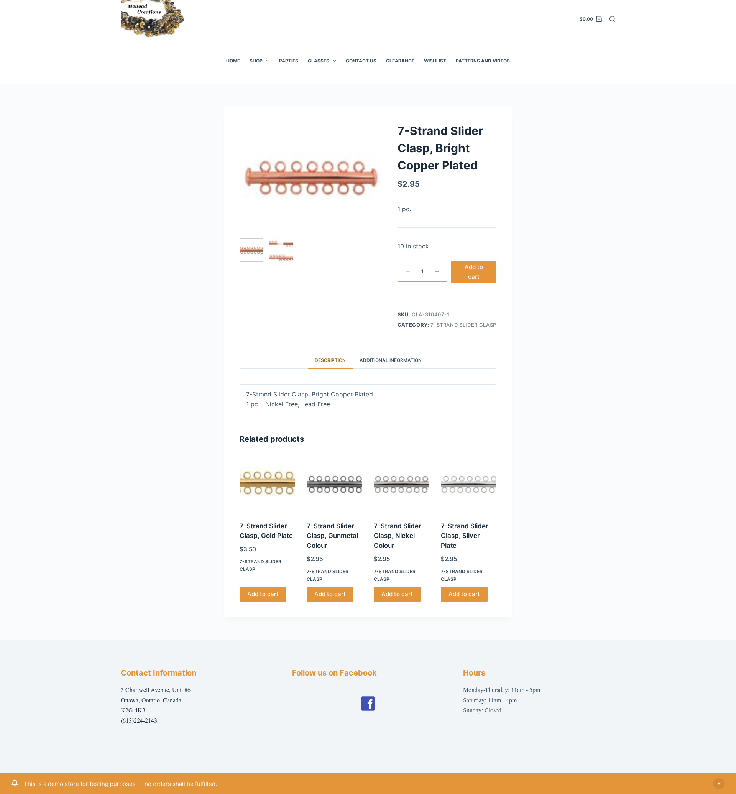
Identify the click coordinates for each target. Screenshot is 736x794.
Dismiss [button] (718, 783)
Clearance (400, 61)
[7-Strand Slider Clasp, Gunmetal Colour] (334, 484)
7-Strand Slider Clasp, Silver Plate (464, 535)
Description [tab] (330, 360)
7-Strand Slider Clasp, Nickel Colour (397, 535)
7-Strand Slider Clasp (463, 325)
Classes (318, 61)
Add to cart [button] (263, 594)
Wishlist (435, 61)
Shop (256, 61)
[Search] (612, 19)
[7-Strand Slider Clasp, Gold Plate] (267, 484)
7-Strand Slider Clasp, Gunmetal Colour (332, 535)
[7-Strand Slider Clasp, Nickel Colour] (401, 484)
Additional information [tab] (391, 360)
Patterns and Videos (483, 61)
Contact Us (361, 61)
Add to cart (474, 271)
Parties (288, 61)
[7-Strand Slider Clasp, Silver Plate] (468, 484)
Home (233, 61)
